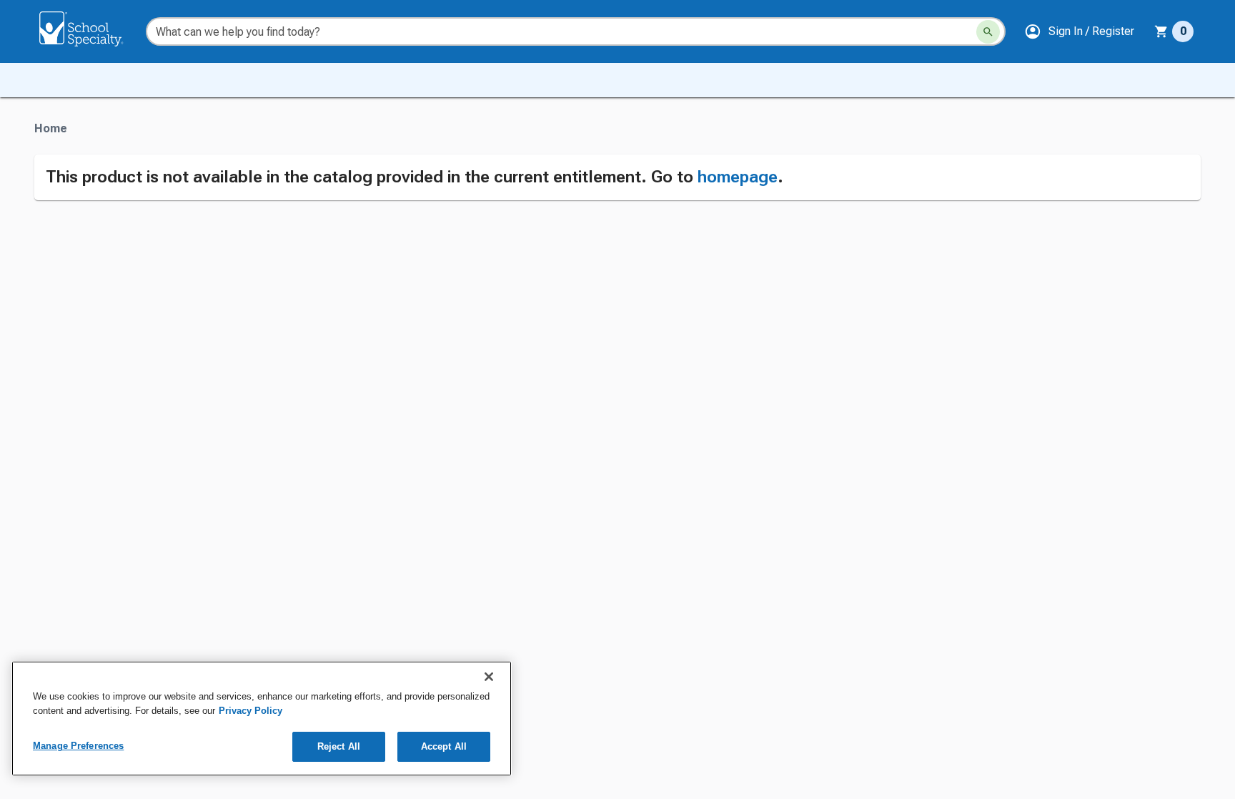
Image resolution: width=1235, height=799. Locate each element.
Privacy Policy (250, 710)
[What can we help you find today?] (988, 32)
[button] (1079, 31)
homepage (738, 177)
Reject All (338, 746)
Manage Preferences (78, 745)
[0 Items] (1161, 31)
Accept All (444, 746)
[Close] (489, 676)
